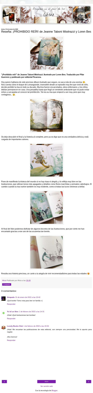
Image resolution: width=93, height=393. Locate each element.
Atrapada (11, 297)
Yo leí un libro (12, 312)
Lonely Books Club (15, 326)
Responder (11, 304)
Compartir (6, 284)
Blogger (54, 390)
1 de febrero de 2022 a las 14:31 (31, 312)
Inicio (46, 381)
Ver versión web (46, 386)
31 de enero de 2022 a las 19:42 (27, 297)
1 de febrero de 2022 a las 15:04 (36, 326)
